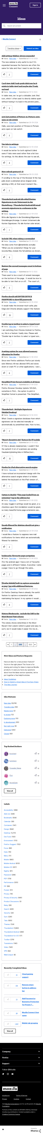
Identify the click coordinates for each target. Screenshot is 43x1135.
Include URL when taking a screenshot (18, 238)
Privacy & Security (10, 898)
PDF (5, 879)
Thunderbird (8, 928)
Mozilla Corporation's (12, 1104)
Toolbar (7, 939)
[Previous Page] (8, 644)
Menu (6, 856)
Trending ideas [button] (13, 48)
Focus (6, 848)
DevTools (7, 837)
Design (6, 829)
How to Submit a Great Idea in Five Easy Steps (21, 682)
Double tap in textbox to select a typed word (20, 324)
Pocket (6, 890)
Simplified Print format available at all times (21, 382)
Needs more (8, 711)
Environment (8, 840)
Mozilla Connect (13, 5)
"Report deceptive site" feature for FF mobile (21, 439)
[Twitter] (3, 1074)
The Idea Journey (10, 685)
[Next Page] (35, 644)
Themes (7, 924)
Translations (8, 943)
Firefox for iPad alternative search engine (19, 467)
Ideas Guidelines (10, 679)
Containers (8, 825)
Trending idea (9, 707)
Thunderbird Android (11, 932)
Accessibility (8, 810)
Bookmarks (8, 818)
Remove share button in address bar (29, 988)
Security (7, 913)
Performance (9, 882)
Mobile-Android (9, 863)
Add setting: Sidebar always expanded (18, 56)
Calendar (7, 821)
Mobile (6, 859)
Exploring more (9, 718)
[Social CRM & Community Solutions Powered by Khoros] (36, 1130)
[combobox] (21, 25)
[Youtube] (12, 1074)
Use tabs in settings (10, 144)
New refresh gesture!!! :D (12, 171)
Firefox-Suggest (10, 844)
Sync (6, 917)
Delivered (7, 730)
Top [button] (3, 1129)
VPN (5, 951)
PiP (5, 886)
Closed (6, 734)
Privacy (6, 894)
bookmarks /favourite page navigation (18, 555)
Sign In (35, 5)
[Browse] (4, 5)
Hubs (6, 852)
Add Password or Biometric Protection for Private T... (30, 1002)
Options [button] (39, 39)
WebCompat (8, 955)
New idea (12, 58)
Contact (28, 1099)
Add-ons (7, 814)
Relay (6, 905)
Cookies (16, 1099)
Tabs (6, 920)
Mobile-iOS (8, 867)
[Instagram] (8, 1074)
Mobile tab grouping (30, 1023)
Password (7, 875)
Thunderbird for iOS (11, 936)
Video (6, 947)
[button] (4, 74)
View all (10, 791)
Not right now (9, 726)
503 (30, 644)
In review (7, 715)
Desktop (7, 833)
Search (6, 909)
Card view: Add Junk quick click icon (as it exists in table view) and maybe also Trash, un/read (20, 86)
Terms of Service (21, 1095)
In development (10, 722)
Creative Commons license (11, 1114)
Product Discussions (11, 901)
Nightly (6, 871)
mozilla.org (5, 1095)
